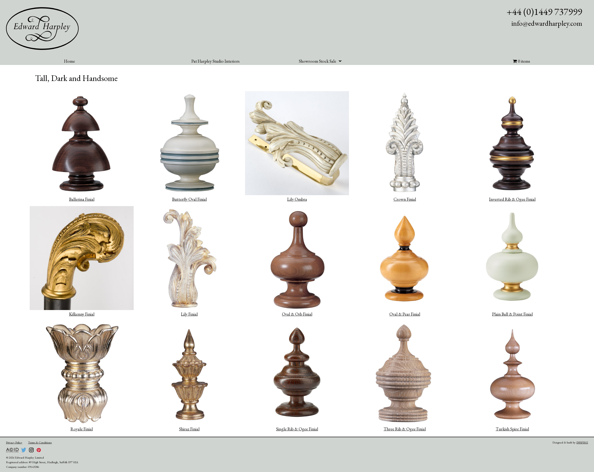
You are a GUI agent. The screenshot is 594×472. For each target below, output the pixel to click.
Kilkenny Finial (81, 314)
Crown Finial (405, 199)
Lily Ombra (297, 199)
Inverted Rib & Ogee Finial (512, 199)
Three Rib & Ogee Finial (405, 429)
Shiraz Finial (189, 429)
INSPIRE (582, 442)
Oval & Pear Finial (404, 314)
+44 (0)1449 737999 (544, 11)
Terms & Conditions (40, 442)
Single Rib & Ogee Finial (297, 429)
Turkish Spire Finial (512, 429)
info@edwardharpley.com (546, 23)
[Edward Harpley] (42, 28)
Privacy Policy (14, 442)
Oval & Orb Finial (297, 314)
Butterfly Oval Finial (189, 199)
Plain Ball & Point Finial (512, 314)
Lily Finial (189, 314)
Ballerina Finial (81, 199)
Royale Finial (82, 429)
